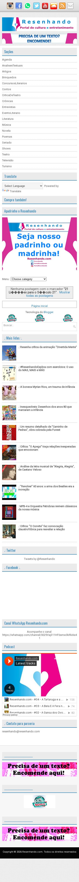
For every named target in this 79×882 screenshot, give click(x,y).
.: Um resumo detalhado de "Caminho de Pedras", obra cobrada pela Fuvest (42, 428)
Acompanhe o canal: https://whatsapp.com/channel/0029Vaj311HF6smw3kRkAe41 (39, 635)
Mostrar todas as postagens (48, 294)
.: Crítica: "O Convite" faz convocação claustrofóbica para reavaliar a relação (41, 528)
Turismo (7, 166)
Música (6, 124)
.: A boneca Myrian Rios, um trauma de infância (46, 386)
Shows (6, 148)
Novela (6, 130)
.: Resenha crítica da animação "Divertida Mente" (47, 347)
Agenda (7, 59)
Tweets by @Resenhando (39, 558)
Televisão (7, 160)
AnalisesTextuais (12, 65)
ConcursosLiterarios (14, 83)
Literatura (7, 118)
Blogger (48, 312)
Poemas (7, 136)
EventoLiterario (11, 113)
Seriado (7, 142)
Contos (6, 89)
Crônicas (7, 101)
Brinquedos (9, 77)
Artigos (6, 71)
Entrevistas (8, 107)
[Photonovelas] (39, 320)
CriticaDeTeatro (11, 95)
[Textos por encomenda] (39, 42)
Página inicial (39, 306)
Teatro (6, 154)
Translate (15, 191)
